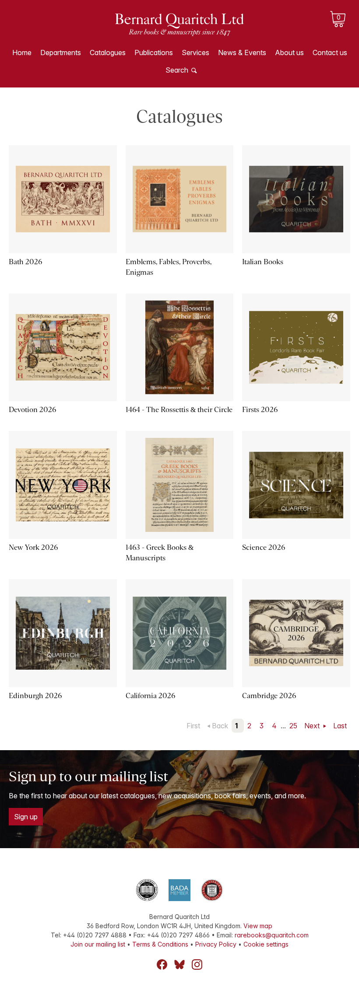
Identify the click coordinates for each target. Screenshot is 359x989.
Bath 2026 (25, 262)
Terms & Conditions (160, 944)
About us (289, 52)
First (193, 725)
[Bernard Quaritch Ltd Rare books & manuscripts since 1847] (179, 30)
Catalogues (108, 52)
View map (257, 926)
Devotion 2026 (32, 409)
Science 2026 (263, 547)
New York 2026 (33, 547)
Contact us (330, 52)
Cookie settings (266, 944)
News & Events (242, 52)
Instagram (197, 964)
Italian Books (262, 262)
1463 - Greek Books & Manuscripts (160, 552)
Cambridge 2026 (269, 696)
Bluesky (179, 964)
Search (176, 70)
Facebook (162, 964)
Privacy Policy (215, 944)
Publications (153, 52)
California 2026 (150, 696)
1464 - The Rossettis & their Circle (179, 409)
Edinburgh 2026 (35, 696)
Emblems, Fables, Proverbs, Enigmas (168, 267)
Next (312, 725)
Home (22, 52)
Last (340, 725)
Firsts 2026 (260, 409)
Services (195, 52)
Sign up (26, 816)
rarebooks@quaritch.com (272, 935)
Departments (60, 52)
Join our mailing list (97, 944)
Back (220, 725)
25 (293, 725)
